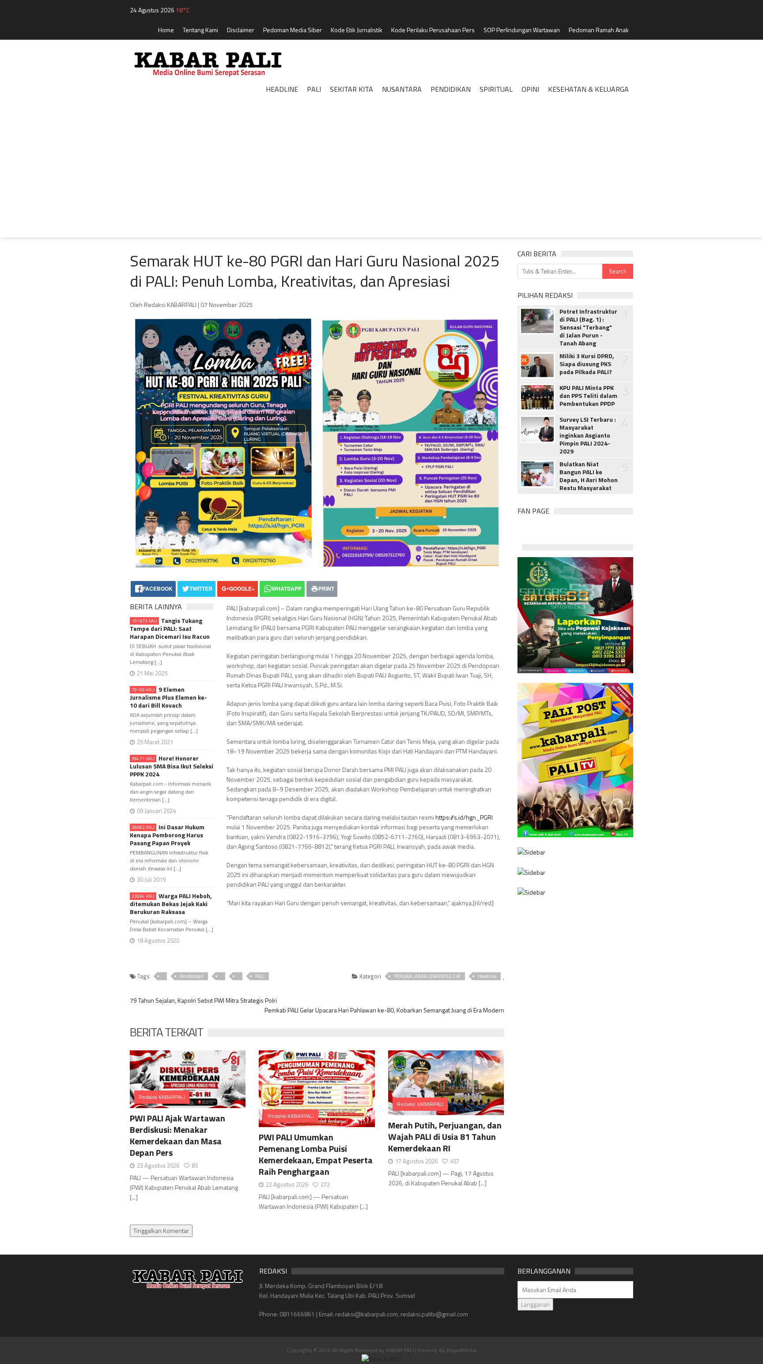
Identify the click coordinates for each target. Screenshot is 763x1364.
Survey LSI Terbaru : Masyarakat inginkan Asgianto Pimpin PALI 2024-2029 (587, 435)
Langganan (535, 1304)
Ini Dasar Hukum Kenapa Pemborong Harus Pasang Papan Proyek (167, 835)
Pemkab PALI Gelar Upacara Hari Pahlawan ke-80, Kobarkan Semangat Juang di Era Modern (384, 1010)
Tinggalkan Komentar (161, 1230)
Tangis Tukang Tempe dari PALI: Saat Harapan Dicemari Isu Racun (170, 629)
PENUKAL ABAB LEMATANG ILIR (427, 976)
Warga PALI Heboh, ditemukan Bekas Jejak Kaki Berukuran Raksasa (171, 904)
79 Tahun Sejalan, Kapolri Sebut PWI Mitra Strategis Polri (203, 1000)
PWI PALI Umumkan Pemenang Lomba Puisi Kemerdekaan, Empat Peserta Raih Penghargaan (316, 1154)
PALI (259, 976)
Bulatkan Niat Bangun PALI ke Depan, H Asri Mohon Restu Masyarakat (588, 476)
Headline (487, 976)
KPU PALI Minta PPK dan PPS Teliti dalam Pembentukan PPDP (588, 396)
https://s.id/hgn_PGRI (464, 817)
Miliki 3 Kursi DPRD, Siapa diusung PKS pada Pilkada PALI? (586, 364)
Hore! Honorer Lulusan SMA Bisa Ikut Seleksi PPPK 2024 (171, 766)
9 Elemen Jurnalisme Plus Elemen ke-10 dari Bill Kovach (168, 697)
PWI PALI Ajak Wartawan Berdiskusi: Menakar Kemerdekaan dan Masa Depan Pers (177, 1135)
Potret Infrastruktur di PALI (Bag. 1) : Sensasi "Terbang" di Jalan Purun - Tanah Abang (588, 327)
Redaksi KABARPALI (162, 1097)
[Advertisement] (381, 175)
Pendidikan (192, 976)
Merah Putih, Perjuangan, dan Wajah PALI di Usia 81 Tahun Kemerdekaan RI (445, 1136)
